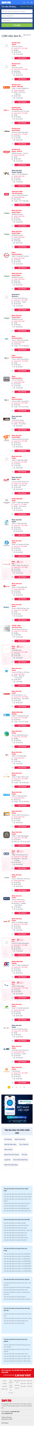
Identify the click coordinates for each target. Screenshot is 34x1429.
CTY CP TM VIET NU (17, 380)
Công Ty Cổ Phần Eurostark (19, 1029)
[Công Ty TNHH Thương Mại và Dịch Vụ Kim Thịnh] (6, 814)
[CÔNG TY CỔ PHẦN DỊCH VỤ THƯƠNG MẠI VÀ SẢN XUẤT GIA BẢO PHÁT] (6, 853)
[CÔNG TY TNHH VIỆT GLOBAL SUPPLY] (6, 255)
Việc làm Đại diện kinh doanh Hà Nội (15, 1223)
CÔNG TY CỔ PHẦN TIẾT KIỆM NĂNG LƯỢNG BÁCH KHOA (20, 545)
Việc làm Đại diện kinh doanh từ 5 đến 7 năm (17, 1358)
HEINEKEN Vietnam (17, 214)
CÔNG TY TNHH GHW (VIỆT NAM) (19, 796)
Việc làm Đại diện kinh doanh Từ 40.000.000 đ (17, 1271)
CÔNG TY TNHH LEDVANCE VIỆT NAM (21, 88)
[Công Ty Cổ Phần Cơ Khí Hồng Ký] (6, 671)
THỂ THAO (23, 1380)
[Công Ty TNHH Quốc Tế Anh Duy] (6, 877)
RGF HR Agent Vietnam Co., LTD (20, 629)
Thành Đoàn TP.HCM (6, 1419)
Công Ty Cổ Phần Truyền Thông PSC (21, 482)
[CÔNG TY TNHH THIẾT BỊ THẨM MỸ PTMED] (6, 775)
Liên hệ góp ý (4, 1423)
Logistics (7, 1159)
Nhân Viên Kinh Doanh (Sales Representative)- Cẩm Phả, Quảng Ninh (17, 232)
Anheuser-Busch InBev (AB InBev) (20, 132)
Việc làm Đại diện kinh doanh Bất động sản (16, 1208)
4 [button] (20, 1087)
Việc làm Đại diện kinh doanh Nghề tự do (16, 1321)
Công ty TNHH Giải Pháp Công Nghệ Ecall (20, 608)
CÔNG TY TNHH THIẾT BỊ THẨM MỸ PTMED (20, 777)
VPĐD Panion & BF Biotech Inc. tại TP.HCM (21, 1050)
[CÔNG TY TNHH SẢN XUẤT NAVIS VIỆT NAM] (6, 522)
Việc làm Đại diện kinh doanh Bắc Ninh (15, 1240)
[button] (28, 2)
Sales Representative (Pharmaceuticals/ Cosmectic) (18, 356)
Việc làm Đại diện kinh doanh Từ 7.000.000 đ (17, 1259)
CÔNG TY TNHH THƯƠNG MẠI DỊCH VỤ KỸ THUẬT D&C (20, 965)
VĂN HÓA (17, 1385)
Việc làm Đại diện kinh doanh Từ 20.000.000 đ (17, 1266)
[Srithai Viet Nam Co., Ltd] (6, 694)
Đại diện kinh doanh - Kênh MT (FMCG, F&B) (17, 150)
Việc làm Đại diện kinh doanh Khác (14, 1323)
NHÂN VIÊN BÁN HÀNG (17, 499)
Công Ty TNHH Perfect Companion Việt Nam (18, 900)
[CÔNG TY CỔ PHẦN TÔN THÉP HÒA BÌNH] (6, 715)
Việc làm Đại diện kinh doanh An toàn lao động (18, 1196)
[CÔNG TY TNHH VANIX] (6, 985)
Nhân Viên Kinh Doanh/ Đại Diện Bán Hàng (17, 171)
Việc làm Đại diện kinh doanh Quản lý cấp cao (17, 1299)
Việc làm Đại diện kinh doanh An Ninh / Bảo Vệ (18, 1194)
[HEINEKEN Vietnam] (6, 213)
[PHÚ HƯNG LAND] (6, 649)
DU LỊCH (11, 1392)
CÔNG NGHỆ (10, 1386)
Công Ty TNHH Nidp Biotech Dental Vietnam (20, 735)
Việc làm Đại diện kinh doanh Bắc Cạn (15, 1235)
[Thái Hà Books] (6, 1070)
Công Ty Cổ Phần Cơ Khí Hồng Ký (20, 672)
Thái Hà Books (16, 1071)
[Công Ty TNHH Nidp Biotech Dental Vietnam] (6, 734)
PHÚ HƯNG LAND (16, 650)
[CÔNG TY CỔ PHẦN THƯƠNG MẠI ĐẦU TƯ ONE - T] (6, 921)
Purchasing (8, 1139)
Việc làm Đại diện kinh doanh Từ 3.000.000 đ (17, 1254)
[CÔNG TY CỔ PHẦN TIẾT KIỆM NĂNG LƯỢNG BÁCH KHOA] (6, 543)
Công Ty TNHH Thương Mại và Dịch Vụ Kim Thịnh (20, 815)
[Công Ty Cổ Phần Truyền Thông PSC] (6, 480)
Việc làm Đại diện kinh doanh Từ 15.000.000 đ (17, 1263)
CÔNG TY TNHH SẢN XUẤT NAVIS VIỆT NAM (19, 524)
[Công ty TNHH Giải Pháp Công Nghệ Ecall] (6, 607)
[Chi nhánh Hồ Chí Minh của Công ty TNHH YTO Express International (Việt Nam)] (6, 297)
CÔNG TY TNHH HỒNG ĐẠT (19, 587)
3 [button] (16, 1087)
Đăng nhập (29, 6)
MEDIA (4, 1380)
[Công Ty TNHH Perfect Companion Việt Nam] (6, 898)
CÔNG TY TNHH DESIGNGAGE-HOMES (20, 836)
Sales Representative (17, 253)
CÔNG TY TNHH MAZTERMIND (20, 502)
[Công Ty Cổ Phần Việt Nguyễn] (6, 942)
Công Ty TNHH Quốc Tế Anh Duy (21, 878)
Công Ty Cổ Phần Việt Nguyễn (20, 943)
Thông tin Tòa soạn (6, 1417)
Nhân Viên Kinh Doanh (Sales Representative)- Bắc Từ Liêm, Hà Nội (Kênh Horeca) (17, 316)
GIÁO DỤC (29, 1380)
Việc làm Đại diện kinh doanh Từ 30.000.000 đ (17, 1268)
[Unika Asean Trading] (6, 419)
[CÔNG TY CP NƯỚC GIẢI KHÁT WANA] (6, 1007)
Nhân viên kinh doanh (17, 478)
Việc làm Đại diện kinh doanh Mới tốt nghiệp (17, 1287)
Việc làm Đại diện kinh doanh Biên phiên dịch (17, 1210)
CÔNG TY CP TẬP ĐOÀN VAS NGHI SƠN (19, 174)
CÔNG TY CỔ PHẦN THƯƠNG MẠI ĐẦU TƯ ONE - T (20, 923)
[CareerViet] (23, 1375)
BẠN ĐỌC (29, 1383)
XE (11, 1390)
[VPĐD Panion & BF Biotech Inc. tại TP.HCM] (6, 1049)
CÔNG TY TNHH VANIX (18, 986)
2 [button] (12, 1087)
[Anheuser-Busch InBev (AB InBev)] (6, 131)
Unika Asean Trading (18, 420)
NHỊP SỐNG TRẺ (17, 1381)
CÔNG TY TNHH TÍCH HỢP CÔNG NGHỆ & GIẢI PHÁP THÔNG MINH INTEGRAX (21, 565)
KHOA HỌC (23, 1383)
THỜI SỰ (4, 1383)
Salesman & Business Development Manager (16, 295)
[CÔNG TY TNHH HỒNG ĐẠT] (6, 586)
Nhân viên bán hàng (11, 1165)
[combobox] (17, 11)
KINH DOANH (11, 1381)
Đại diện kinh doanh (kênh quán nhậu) (16, 129)
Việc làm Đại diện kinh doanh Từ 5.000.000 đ (17, 1256)
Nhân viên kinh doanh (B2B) (17, 436)
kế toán (24, 1154)
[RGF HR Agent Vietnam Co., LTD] (6, 628)
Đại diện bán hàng (10, 1144)
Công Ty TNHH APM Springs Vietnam (20, 195)
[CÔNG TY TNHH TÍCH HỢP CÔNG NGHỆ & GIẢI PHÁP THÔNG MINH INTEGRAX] (6, 564)
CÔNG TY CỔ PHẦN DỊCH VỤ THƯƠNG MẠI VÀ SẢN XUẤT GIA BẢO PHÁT (20, 855)
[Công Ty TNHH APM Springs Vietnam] (6, 194)
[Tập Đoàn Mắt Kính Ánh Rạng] (6, 438)
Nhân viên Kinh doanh (17, 520)
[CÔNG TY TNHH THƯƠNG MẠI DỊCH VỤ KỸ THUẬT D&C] (6, 964)
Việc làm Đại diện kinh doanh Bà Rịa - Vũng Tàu (18, 1230)
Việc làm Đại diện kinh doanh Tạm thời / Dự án (17, 1318)
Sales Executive (20, 1139)
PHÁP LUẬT (5, 1389)
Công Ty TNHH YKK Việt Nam (20, 340)
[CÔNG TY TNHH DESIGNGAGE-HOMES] (6, 834)
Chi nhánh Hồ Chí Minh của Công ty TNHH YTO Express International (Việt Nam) (19, 298)
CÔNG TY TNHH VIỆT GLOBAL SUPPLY (20, 256)
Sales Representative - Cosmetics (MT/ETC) (17, 377)
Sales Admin (8, 1149)
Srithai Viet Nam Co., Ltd (19, 695)
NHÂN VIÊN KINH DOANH (17, 713)
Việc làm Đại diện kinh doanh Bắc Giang (16, 1237)
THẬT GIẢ (29, 1386)
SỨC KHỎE (23, 1386)
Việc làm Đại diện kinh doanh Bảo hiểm (15, 1206)
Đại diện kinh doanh (16, 43)
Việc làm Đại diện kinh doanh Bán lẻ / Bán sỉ (17, 1203)
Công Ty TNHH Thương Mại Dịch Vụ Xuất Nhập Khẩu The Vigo (21, 359)
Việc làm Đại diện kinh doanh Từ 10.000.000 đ (17, 1261)
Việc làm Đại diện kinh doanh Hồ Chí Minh (16, 1225)
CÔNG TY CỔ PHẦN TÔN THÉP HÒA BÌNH (20, 716)
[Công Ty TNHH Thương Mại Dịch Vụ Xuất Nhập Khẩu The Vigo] (6, 358)
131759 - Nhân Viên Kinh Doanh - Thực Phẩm (18, 626)
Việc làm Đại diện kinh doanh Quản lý (15, 1297)
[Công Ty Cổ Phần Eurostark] (6, 1028)
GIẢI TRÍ (17, 1388)
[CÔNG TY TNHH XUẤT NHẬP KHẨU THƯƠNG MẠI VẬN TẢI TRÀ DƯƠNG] (6, 459)
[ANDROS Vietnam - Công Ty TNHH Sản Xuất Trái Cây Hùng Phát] (6, 152)
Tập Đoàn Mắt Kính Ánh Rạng (20, 439)
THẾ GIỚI (4, 1386)
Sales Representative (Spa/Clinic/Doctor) (18, 398)
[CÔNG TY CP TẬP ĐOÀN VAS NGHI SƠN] (6, 173)
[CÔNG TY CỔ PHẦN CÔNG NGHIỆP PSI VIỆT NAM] (6, 755)
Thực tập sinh (23, 1144)
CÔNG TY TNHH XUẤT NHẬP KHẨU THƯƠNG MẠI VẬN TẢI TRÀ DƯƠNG (20, 460)
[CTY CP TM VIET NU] (6, 379)
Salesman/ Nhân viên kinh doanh (17, 192)
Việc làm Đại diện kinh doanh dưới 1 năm (16, 1354)
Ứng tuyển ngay (22, 58)
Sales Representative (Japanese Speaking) (17, 337)
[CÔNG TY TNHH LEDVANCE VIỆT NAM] (6, 87)
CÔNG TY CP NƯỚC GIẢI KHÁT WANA (20, 1008)
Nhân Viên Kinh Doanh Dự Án (14, 562)
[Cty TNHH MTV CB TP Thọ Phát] (6, 110)
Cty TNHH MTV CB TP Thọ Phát (20, 111)
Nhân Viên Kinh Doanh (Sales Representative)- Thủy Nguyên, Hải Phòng (17, 211)
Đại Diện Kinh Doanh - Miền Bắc (17, 85)
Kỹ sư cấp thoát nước (20, 1159)
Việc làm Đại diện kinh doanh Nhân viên (16, 1290)
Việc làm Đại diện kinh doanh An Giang (15, 1228)
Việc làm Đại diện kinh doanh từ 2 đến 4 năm (17, 1356)
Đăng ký (22, 6)
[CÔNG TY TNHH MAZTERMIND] (6, 501)
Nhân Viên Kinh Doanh (17, 417)
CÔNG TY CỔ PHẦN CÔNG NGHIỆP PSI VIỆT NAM (19, 756)
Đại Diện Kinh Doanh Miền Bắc (17, 108)
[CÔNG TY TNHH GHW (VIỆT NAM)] (6, 795)
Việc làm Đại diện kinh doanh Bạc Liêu (15, 1233)
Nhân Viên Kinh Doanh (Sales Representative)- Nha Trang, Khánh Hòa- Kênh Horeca (17, 274)
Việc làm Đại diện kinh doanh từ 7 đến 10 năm (17, 1361)
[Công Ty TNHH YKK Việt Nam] (6, 339)
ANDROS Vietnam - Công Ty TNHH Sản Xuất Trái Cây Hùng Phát (20, 153)
